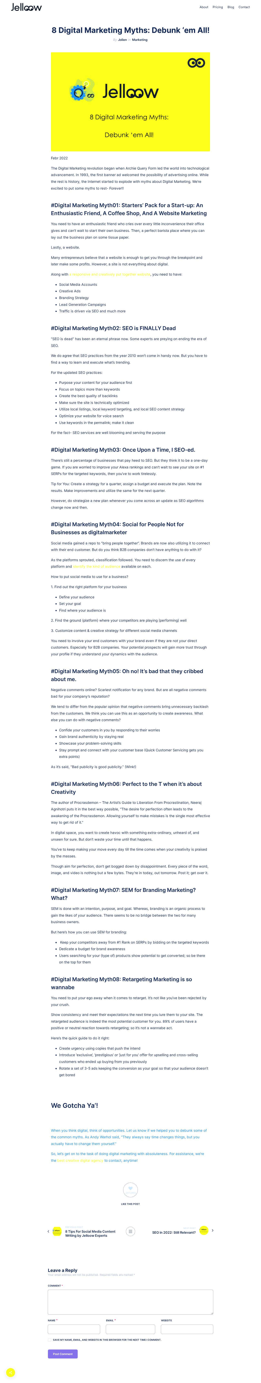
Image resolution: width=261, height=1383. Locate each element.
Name (51, 1320)
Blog (231, 7)
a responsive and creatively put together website (109, 274)
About (204, 7)
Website (166, 1320)
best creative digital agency (80, 1160)
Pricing (218, 7)
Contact (244, 7)
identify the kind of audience (96, 566)
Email (110, 1320)
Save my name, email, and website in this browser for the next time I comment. (107, 1339)
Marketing (139, 40)
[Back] (130, 1231)
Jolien (122, 40)
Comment (55, 1285)
